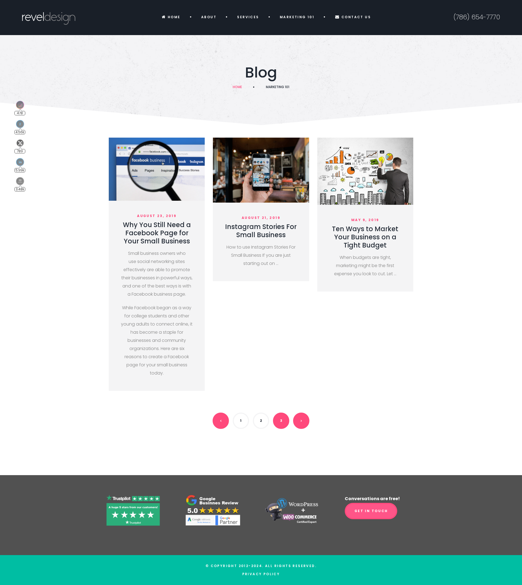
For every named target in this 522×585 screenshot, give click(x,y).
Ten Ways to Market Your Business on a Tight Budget (365, 237)
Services (248, 17)
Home (174, 17)
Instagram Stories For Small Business (261, 230)
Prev (221, 421)
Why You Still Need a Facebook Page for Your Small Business (157, 233)
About (208, 17)
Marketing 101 (297, 17)
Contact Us (356, 17)
